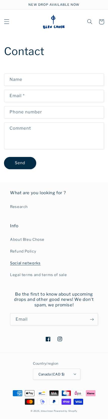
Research (19, 206)
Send (20, 162)
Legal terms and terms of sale (38, 275)
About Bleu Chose (27, 239)
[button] (6, 22)
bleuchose (47, 411)
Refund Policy (23, 251)
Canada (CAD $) (51, 374)
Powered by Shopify (65, 411)
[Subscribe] (92, 319)
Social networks (25, 263)
